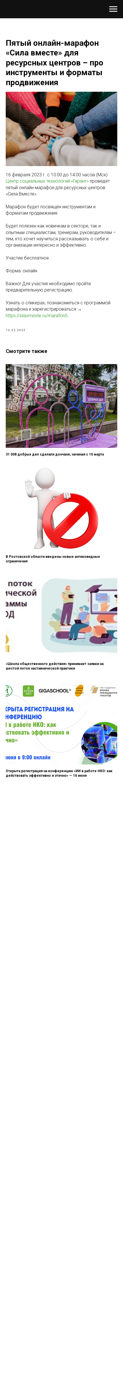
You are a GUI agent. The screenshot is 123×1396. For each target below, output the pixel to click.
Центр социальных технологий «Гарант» (47, 181)
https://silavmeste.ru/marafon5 (37, 315)
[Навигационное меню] (113, 9)
